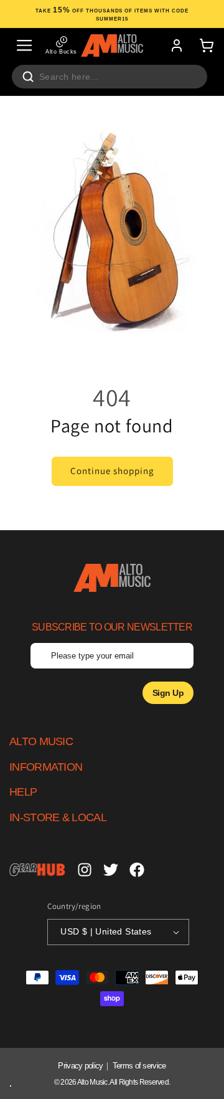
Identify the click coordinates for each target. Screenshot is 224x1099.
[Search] (28, 76)
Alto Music (92, 1082)
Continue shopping (112, 471)
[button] (24, 45)
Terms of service (139, 1065)
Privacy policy (80, 1065)
